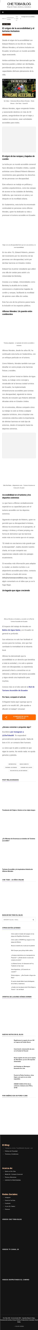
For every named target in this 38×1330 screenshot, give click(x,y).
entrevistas (12, 764)
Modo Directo (24, 764)
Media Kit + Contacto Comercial (14, 1174)
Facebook (7, 1203)
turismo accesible (11, 767)
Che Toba (8, 34)
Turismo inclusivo (26, 767)
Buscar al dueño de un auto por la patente (23, 945)
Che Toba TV (6, 24)
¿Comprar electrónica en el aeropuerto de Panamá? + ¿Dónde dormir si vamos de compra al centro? (23, 958)
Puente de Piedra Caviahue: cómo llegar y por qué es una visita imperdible (24, 1077)
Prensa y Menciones (10, 1177)
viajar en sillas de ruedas (18, 770)
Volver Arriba (19, 1326)
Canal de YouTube (10, 1200)
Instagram (8, 1197)
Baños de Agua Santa (11, 630)
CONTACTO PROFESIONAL (13, 1180)
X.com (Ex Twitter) (10, 1206)
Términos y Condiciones (11, 1154)
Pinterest (7, 1209)
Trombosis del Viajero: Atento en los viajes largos (18, 810)
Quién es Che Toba (10, 1171)
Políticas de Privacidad (11, 1151)
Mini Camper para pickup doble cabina (22, 950)
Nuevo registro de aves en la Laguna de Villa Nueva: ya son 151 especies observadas (25, 1059)
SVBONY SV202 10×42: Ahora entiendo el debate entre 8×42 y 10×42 (23, 1085)
